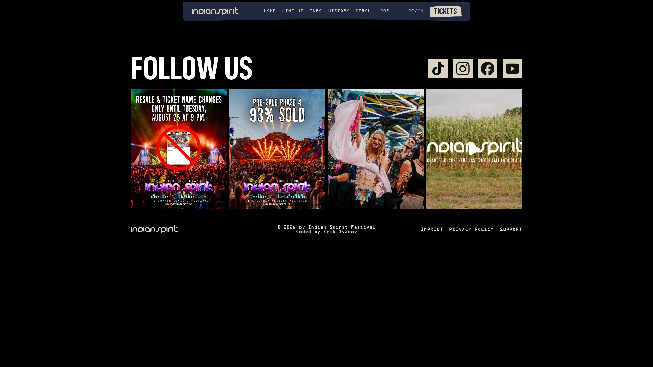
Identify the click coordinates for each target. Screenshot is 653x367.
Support (511, 230)
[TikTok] (438, 68)
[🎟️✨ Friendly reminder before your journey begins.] (179, 149)
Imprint (432, 230)
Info (316, 11)
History (338, 11)
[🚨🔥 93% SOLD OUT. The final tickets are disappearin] (277, 149)
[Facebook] (487, 68)
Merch (363, 11)
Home (270, 11)
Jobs (383, 11)
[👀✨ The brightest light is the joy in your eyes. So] (376, 149)
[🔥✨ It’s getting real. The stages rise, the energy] (474, 149)
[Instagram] (463, 68)
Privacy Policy (471, 230)
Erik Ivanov (340, 232)
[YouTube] (512, 68)
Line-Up (293, 11)
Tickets (445, 11)
